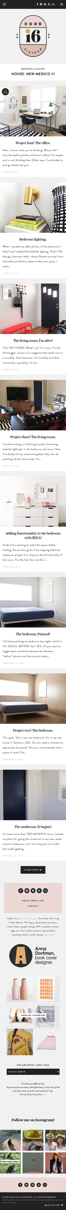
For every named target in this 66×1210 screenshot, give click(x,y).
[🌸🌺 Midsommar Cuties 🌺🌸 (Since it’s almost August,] (55, 1140)
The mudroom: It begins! (33, 826)
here (44, 1094)
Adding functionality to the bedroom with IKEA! (33, 535)
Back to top (53, 1205)
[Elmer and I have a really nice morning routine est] (10, 1140)
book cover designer (28, 918)
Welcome (48, 935)
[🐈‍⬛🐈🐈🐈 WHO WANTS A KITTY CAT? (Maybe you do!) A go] (10, 1162)
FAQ (41, 900)
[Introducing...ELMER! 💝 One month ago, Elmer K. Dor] (33, 1140)
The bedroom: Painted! (33, 634)
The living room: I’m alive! (33, 340)
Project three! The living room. (33, 437)
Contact (33, 906)
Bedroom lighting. (33, 239)
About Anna (29, 900)
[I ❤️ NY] (33, 1162)
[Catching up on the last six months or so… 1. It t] (55, 1162)
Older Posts (32, 870)
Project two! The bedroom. (33, 730)
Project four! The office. (33, 143)
